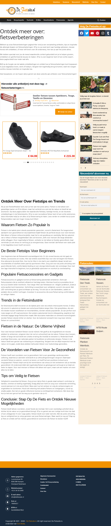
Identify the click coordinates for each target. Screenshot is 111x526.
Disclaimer (43, 479)
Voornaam (83, 187)
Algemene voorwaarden (48, 476)
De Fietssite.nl (31, 521)
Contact (102, 2)
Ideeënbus (56, 2)
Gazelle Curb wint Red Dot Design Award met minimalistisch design (101, 139)
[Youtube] (92, 33)
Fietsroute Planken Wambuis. (84, 342)
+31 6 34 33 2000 (17, 490)
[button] (24, 162)
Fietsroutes (60, 20)
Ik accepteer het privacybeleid (92, 213)
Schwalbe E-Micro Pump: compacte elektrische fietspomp (100, 105)
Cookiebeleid (44, 485)
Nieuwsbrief (76, 2)
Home (9, 20)
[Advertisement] (66, 11)
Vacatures (66, 2)
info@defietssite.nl (17, 497)
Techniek (30, 20)
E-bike (38, 20)
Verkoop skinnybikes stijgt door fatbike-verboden (100, 160)
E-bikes (78, 482)
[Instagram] (103, 33)
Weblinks (85, 2)
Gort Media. (21, 524)
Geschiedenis (49, 20)
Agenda (70, 20)
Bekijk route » (85, 314)
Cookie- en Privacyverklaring (49, 482)
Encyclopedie (19, 20)
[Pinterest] (97, 33)
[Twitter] (87, 33)
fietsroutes (80, 476)
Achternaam (84, 194)
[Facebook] (81, 33)
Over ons (94, 2)
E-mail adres (84, 202)
